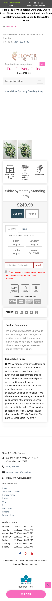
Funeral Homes (9, 515)
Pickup (24, 229)
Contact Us (7, 498)
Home (6, 91)
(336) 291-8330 (13, 466)
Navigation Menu (14, 81)
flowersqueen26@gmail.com (19, 472)
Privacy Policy (8, 495)
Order (26, 594)
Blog (4, 505)
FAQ (4, 501)
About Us (6, 488)
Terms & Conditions (11, 491)
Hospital (5, 512)
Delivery (12, 229)
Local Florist (7, 508)
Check (38, 265)
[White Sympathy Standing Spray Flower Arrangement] (10, 149)
